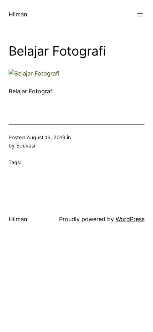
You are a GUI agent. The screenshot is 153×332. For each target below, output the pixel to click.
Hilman (18, 14)
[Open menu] (140, 14)
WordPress (130, 219)
